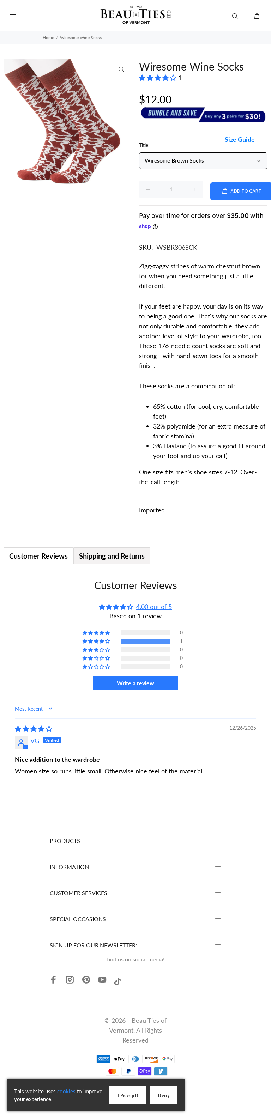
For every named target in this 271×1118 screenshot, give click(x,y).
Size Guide (240, 139)
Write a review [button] (135, 683)
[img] (33, 729)
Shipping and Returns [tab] (112, 556)
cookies (66, 1091)
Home (48, 37)
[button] (158, 77)
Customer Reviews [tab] (38, 556)
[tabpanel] (135, 682)
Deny (164, 1095)
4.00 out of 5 (154, 606)
